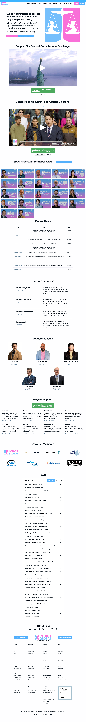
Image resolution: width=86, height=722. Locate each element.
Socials (65, 3)
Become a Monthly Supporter (43, 95)
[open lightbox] (43, 67)
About (28, 3)
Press (50, 3)
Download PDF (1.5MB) (28, 480)
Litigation (39, 3)
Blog (61, 3)
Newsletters (56, 3)
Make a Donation (12, 36)
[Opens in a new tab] (9, 173)
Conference (45, 3)
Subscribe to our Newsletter (64, 162)
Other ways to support (26, 36)
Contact (70, 3)
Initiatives (33, 3)
